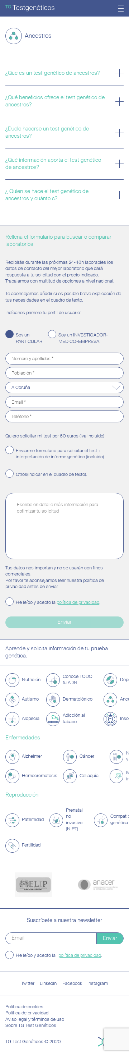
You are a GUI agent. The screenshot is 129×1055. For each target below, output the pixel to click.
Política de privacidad (26, 1013)
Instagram (97, 983)
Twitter (27, 983)
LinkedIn (48, 983)
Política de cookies (24, 1007)
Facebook (72, 983)
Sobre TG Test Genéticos (30, 1025)
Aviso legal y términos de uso (34, 1019)
